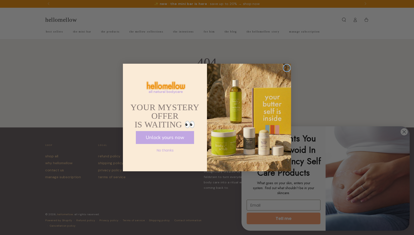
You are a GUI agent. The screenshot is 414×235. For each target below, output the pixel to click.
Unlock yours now (165, 137)
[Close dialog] (286, 68)
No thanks (165, 150)
